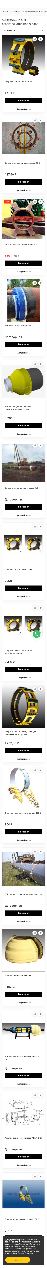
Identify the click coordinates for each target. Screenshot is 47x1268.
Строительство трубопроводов (24, 12)
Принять (17, 1260)
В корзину (23, 100)
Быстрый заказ (24, 109)
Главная (5, 12)
